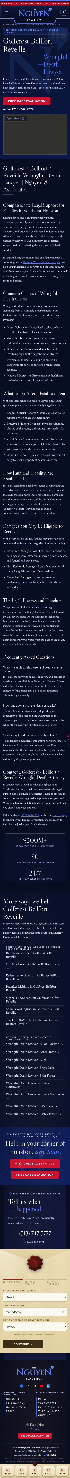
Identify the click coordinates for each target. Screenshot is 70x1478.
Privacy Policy (47, 1451)
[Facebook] (22, 1386)
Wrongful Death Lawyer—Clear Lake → (31, 1106)
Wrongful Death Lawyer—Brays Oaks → (32, 1068)
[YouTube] (41, 1386)
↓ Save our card (35, 1242)
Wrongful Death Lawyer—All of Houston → (34, 1044)
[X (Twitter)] (28, 1386)
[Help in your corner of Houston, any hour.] (68, 744)
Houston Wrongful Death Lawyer (41, 262)
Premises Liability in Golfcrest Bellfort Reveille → (31, 988)
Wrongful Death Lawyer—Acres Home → (33, 1052)
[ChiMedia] (50, 1455)
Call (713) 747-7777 (39, 1163)
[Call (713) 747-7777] (63, 12)
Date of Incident (13, 1305)
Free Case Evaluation (26, 101)
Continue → (23, 1344)
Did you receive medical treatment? (27, 1320)
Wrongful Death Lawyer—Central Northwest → (28, 1085)
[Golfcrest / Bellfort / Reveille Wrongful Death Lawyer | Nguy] (68, 736)
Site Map (32, 1451)
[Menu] (6, 12)
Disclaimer (19, 1451)
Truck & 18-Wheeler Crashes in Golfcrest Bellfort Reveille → (33, 1022)
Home (6, 24)
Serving (17, 24)
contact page (59, 815)
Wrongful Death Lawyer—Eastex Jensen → (34, 1114)
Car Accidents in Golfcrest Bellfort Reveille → (34, 966)
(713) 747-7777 (30, 815)
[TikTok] (35, 1386)
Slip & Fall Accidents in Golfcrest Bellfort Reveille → (32, 999)
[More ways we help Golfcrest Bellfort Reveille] (68, 741)
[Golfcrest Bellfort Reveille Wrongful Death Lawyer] (68, 733)
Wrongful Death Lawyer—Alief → (28, 1060)
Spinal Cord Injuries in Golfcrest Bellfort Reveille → (32, 1011)
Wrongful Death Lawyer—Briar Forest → (32, 1075)
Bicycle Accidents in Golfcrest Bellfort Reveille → (31, 955)
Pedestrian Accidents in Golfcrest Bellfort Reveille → (33, 977)
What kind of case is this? (20, 1291)
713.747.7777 (47, 1403)
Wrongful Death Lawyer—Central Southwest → (35, 1096)
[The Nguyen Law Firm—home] (35, 15)
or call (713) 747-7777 (18, 109)
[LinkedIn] (48, 1386)
